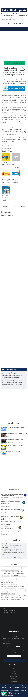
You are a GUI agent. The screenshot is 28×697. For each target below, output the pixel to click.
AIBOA (14, 673)
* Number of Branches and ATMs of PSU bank (12, 557)
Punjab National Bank (5, 590)
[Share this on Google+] (9, 145)
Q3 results (23, 590)
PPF (7, 580)
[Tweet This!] (7, 145)
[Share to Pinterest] (10, 148)
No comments (17, 75)
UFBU (20, 597)
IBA (18, 577)
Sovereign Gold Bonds (22, 595)
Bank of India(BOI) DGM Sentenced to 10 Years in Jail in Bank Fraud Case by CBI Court (16, 435)
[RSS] (23, 23)
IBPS (20, 577)
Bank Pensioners (19, 571)
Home (14, 206)
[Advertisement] (14, 3)
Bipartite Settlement (5, 575)
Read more (8, 499)
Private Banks (21, 586)
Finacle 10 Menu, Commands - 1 (14, 451)
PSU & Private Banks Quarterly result (12, 378)
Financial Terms (14, 678)
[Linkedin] (17, 23)
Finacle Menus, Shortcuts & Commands (12, 375)
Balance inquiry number (6, 571)
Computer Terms (14, 681)
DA (11, 577)
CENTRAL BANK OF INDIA (5, 577)
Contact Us (18, 687)
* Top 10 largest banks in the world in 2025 (11, 549)
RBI (14, 668)
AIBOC (2, 569)
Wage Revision (22, 599)
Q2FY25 (22, 74)
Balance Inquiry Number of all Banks (12, 376)
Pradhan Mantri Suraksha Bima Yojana (9, 586)
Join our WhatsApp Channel (14, 63)
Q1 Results (13, 590)
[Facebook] (5, 23)
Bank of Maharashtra (20, 72)
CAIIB (11, 575)
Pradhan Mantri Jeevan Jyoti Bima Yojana (9, 584)
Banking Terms (14, 676)
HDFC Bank (15, 577)
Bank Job (13, 571)
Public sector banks (8, 74)
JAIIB (2, 580)
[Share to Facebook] (9, 148)
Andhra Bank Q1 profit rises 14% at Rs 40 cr (6, 164)
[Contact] (20, 23)
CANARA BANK (15, 575)
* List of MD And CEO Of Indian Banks (10, 556)
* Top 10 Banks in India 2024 (8, 547)
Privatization (4, 588)
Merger (4, 580)
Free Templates (9, 692)
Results (9, 75)
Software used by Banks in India (10, 373)
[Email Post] (3, 148)
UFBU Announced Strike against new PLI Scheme (10, 509)
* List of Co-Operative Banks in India (10, 551)
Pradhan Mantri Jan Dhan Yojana (8, 582)
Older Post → (23, 206)
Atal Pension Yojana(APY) (9, 569)
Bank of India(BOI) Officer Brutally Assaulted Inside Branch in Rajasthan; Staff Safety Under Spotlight (15, 441)
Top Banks (12, 597)
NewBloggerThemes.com (7, 695)
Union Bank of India (5, 599)
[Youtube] (14, 23)
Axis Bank (17, 569)
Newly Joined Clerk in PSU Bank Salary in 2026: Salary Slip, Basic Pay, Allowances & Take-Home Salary (10, 518)
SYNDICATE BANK (4, 593)
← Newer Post (4, 206)
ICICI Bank (24, 577)
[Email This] (5, 148)
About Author (11, 687)
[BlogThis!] (6, 148)
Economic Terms (14, 679)
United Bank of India (14, 599)
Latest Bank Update (14, 10)
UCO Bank (16, 597)
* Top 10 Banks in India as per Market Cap (11, 545)
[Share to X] (7, 148)
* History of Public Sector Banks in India (11, 544)
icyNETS (8, 694)
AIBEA (14, 671)
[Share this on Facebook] (5, 145)
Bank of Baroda (4, 573)
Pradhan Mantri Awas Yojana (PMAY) (12, 380)
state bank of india (5, 601)
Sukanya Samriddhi (5, 597)
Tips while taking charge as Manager (12, 371)
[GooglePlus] (11, 23)
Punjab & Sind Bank (20, 588)
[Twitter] (8, 23)
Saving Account (11, 593)
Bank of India (11, 573)
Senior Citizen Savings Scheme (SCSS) (8, 595)
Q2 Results (16, 74)
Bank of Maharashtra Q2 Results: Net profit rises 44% (14, 69)
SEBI (14, 670)
